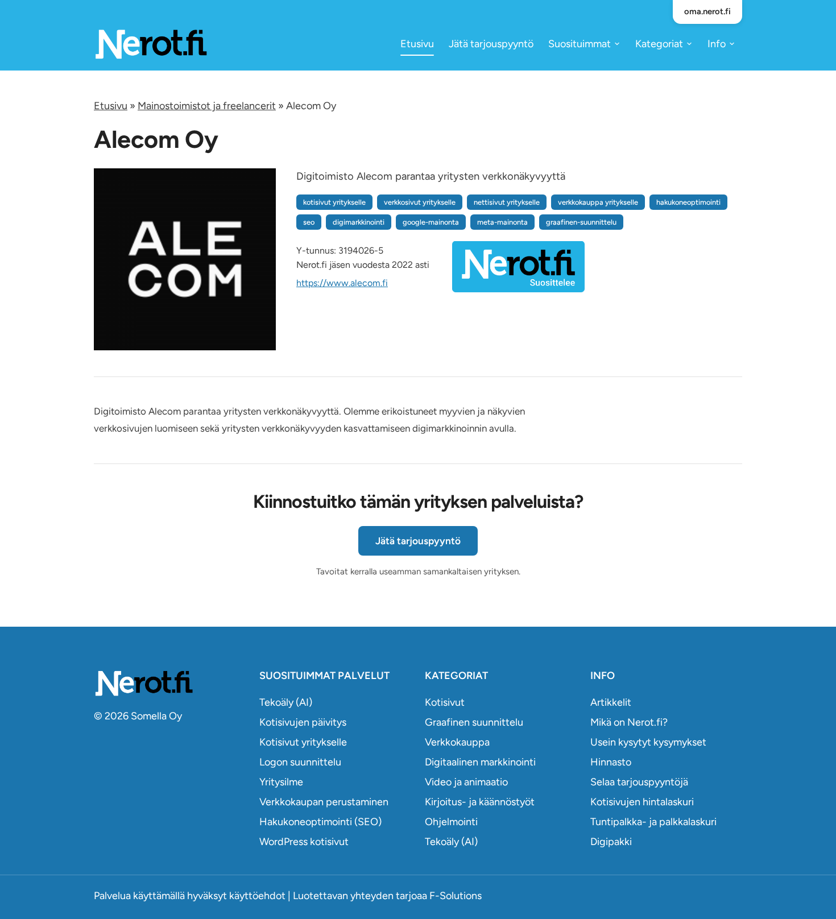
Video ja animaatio (466, 782)
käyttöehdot (257, 895)
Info (716, 44)
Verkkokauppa (457, 742)
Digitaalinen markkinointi (480, 762)
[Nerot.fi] (170, 683)
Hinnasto (610, 762)
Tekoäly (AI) (285, 702)
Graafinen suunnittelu (474, 722)
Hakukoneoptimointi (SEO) (320, 821)
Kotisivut (445, 702)
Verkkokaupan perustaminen (323, 802)
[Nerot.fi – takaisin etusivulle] (151, 43)
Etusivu (417, 44)
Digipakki (611, 841)
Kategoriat (659, 44)
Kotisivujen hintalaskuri (642, 802)
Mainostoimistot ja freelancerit (207, 106)
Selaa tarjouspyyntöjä (639, 782)
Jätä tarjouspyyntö (491, 44)
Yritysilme (281, 782)
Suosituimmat (579, 44)
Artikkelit (610, 702)
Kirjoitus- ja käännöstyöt (480, 802)
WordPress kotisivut (304, 841)
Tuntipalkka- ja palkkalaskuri (653, 821)
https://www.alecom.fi (342, 283)
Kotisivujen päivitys (302, 722)
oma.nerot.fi (707, 11)
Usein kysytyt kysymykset (648, 742)
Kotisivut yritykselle (303, 742)
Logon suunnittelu (300, 762)
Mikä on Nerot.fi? (629, 722)
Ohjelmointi (451, 821)
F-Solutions (455, 895)
